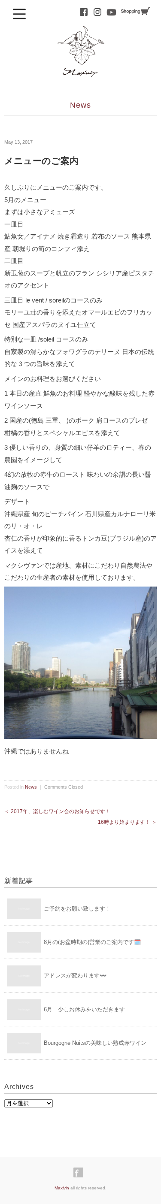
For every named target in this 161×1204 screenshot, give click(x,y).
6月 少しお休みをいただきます (84, 1009)
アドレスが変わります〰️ (75, 975)
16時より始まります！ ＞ (127, 822)
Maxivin (62, 1188)
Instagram (97, 12)
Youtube (111, 12)
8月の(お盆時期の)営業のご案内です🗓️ (92, 942)
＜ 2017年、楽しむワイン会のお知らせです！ (57, 811)
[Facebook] (80, 1172)
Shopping (135, 11)
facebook (84, 12)
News (80, 105)
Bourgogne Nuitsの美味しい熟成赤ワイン (95, 1043)
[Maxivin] (81, 33)
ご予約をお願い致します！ (77, 908)
